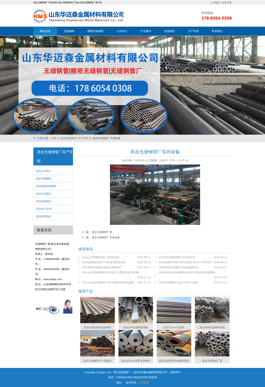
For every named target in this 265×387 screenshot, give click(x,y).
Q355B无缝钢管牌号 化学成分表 (177, 257)
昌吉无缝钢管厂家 (102, 232)
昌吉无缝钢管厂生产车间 (75, 138)
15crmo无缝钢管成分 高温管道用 (100, 257)
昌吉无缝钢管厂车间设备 (106, 237)
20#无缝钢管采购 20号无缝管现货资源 (103, 262)
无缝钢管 (69, 31)
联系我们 (217, 31)
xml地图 (214, 2)
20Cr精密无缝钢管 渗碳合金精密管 (101, 267)
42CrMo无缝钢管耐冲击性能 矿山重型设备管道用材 (111, 272)
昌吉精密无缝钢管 (46, 186)
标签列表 (227, 2)
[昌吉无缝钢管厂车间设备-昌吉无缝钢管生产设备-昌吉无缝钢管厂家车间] (78, 16)
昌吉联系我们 (43, 216)
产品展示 (145, 31)
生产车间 (193, 31)
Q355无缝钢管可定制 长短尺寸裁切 (178, 282)
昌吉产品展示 (43, 193)
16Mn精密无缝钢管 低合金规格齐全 (179, 267)
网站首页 (45, 31)
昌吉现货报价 (43, 201)
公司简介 (122, 31)
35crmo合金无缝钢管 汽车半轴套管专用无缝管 (108, 282)
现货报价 (169, 31)
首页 (53, 138)
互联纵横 (144, 382)
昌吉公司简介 (43, 171)
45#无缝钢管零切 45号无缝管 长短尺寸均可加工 (186, 262)
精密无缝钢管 (95, 31)
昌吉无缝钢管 (43, 178)
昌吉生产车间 (43, 208)
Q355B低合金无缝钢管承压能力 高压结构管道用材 (187, 272)
